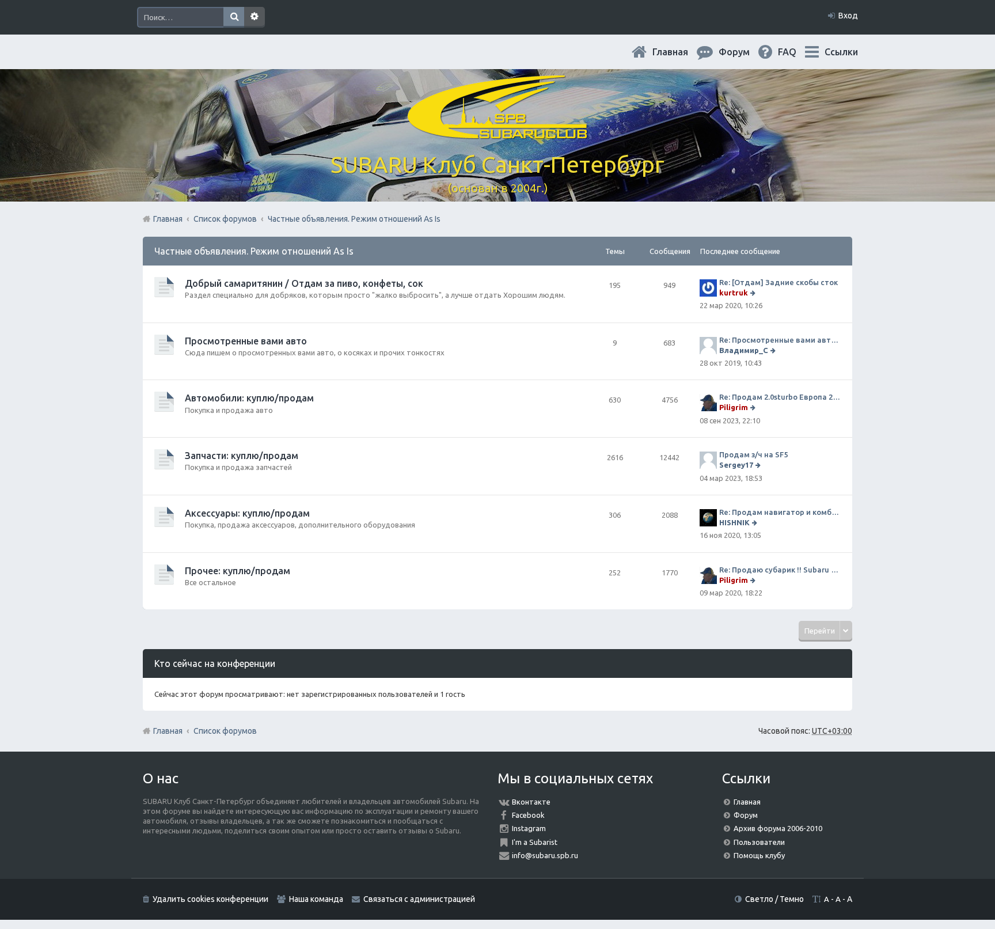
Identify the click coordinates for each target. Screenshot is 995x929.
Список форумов (225, 730)
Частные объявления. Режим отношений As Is (254, 251)
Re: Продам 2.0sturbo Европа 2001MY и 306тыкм (780, 397)
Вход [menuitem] (848, 15)
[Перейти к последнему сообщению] (754, 293)
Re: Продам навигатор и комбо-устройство (780, 512)
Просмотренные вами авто (246, 341)
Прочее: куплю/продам (237, 571)
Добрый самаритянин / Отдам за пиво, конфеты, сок (304, 283)
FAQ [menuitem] (796, 52)
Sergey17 (736, 465)
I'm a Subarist (534, 842)
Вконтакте (531, 802)
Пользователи (759, 842)
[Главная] (497, 132)
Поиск (233, 17)
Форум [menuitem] (743, 52)
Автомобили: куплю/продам (249, 398)
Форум (746, 815)
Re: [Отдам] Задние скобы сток (778, 282)
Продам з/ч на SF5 (753, 454)
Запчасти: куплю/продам (241, 455)
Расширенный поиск (254, 17)
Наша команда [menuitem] (316, 899)
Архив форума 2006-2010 (778, 828)
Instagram (529, 828)
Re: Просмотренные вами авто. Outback (780, 340)
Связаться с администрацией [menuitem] (419, 899)
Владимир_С (743, 350)
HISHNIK (734, 522)
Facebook (528, 815)
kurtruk (733, 293)
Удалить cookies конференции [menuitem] (210, 899)
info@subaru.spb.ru (545, 855)
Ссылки (841, 52)
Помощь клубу (759, 855)
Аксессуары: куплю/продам (247, 513)
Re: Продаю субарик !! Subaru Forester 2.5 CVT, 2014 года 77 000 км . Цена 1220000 (780, 570)
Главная (679, 52)
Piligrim (733, 407)
